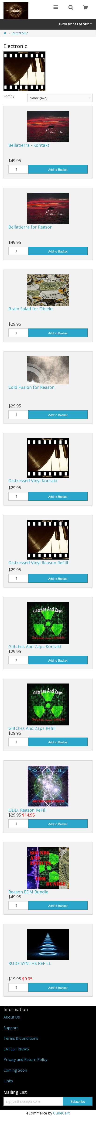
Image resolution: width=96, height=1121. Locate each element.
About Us (11, 1017)
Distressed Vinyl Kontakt (33, 480)
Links (8, 1080)
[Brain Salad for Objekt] (48, 289)
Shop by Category (73, 24)
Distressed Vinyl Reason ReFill (38, 562)
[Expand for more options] (55, 7)
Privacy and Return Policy (25, 1059)
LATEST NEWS (16, 1049)
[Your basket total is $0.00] (85, 7)
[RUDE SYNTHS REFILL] (48, 944)
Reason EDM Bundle (28, 892)
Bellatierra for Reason (30, 227)
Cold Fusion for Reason (31, 387)
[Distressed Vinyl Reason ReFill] (48, 539)
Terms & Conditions (20, 1038)
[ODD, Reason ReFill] (48, 785)
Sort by (8, 96)
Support (10, 1027)
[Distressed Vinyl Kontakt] (48, 457)
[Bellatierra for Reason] (48, 207)
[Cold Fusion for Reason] (48, 370)
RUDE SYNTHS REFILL (29, 963)
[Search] (71, 7)
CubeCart (61, 1113)
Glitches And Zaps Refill (31, 728)
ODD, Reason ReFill (27, 810)
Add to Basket (58, 169)
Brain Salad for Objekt (30, 308)
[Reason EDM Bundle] (48, 867)
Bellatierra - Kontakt (28, 145)
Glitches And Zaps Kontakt (35, 646)
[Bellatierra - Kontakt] (48, 126)
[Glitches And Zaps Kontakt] (48, 622)
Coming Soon (15, 1070)
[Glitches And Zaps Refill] (48, 704)
